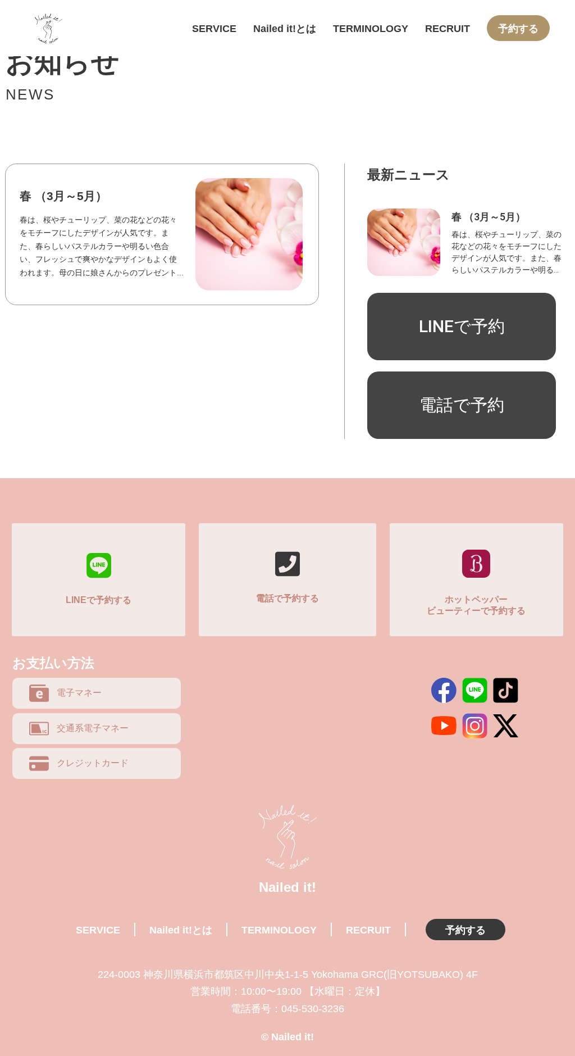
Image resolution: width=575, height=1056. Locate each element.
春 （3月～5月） (63, 195)
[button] (461, 326)
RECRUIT (447, 28)
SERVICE (214, 28)
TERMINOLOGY (370, 28)
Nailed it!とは (284, 28)
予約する (518, 28)
